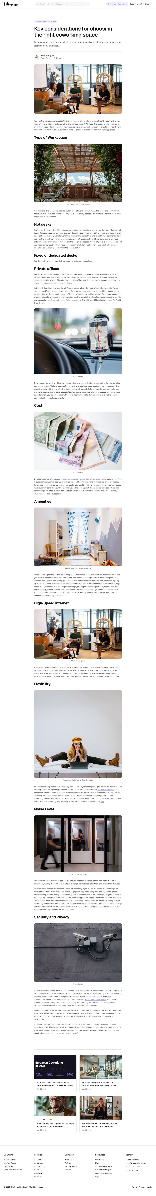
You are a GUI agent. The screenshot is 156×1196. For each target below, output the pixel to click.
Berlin (36, 1170)
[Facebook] (126, 1170)
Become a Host (136, 4)
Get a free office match (117, 4)
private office (39, 294)
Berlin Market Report (103, 1170)
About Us (68, 1159)
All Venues (38, 1163)
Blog (97, 1163)
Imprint (149, 1187)
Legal (97, 1176)
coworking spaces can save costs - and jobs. (53, 283)
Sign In (148, 4)
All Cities (37, 1159)
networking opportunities (95, 999)
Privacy (142, 1187)
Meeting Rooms (10, 1163)
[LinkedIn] (137, 1170)
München (38, 1173)
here (43, 303)
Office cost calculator (103, 1166)
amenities (97, 488)
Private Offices (9, 1159)
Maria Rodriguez (47, 56)
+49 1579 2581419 (132, 1159)
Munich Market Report (103, 1173)
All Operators (39, 1166)
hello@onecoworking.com (136, 1163)
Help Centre (99, 1159)
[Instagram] (130, 1170)
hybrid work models (106, 789)
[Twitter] (133, 1170)
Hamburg (37, 1176)
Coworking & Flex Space (46, 21)
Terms (134, 1187)
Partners (68, 1163)
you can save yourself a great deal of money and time (83, 479)
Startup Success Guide (61, 300)
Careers (68, 1170)
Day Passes (8, 1166)
